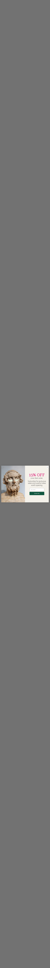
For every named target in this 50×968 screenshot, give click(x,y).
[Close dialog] (47, 467)
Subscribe (36, 493)
